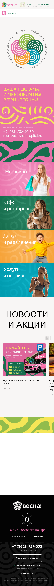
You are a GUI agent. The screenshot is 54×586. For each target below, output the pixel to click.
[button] (27, 558)
